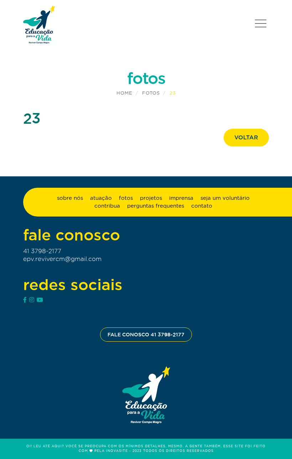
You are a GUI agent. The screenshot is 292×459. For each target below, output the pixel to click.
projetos (151, 198)
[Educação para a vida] (39, 24)
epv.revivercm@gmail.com (62, 259)
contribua (107, 206)
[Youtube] (40, 300)
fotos (151, 92)
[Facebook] (25, 300)
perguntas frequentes (155, 206)
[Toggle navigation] (260, 23)
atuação (101, 198)
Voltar (246, 137)
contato (201, 206)
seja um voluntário (225, 198)
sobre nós (70, 198)
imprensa (181, 198)
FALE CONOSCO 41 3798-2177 (146, 334)
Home (124, 92)
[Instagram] (31, 300)
